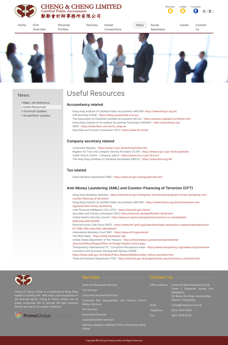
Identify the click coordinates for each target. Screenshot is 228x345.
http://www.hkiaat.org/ (167, 122)
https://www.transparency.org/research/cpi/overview (178, 247)
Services (92, 25)
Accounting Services (94, 314)
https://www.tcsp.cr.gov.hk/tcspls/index (165, 151)
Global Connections (112, 27)
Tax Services (89, 289)
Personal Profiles (64, 27)
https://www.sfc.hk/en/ (135, 129)
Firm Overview (39, 27)
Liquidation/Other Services (97, 319)
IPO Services (89, 309)
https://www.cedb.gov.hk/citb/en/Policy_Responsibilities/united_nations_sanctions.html (122, 254)
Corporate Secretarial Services (100, 295)
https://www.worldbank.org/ (109, 235)
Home (22, 25)
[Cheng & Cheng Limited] (68, 11)
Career (184, 25)
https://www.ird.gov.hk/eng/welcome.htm (138, 176)
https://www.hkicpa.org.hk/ (161, 111)
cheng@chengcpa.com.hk (186, 304)
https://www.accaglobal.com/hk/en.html (167, 118)
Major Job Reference (36, 102)
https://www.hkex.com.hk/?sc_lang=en (103, 126)
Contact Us (201, 27)
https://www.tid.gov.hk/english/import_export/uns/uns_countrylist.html (159, 258)
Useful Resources (34, 107)
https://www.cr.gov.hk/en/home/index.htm (122, 147)
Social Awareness (158, 27)
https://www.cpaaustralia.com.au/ (118, 114)
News (140, 25)
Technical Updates (35, 111)
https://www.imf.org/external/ (131, 232)
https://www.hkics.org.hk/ (157, 159)
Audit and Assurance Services (99, 284)
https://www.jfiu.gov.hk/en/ (134, 209)
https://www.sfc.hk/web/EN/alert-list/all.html (147, 213)
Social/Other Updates (36, 115)
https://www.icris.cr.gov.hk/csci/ (140, 155)
